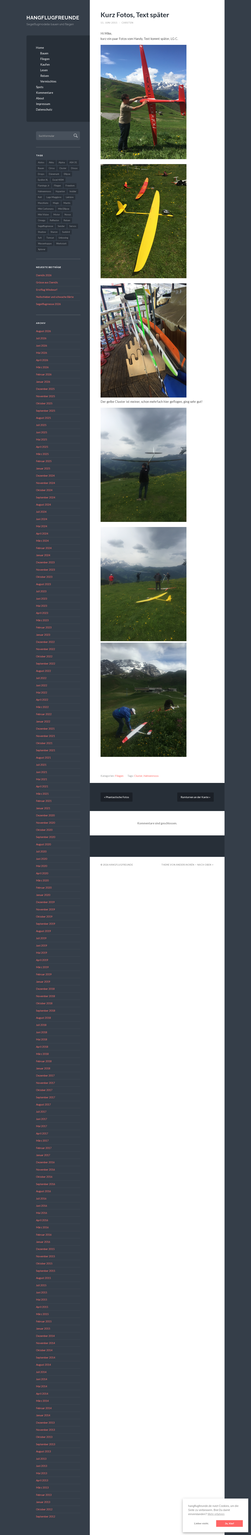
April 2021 (42, 786)
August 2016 (43, 1191)
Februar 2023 (44, 627)
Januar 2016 (43, 1241)
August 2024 (43, 504)
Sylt (40, 237)
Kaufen (45, 64)
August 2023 (43, 584)
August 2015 (43, 1277)
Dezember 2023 (45, 562)
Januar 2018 (43, 1068)
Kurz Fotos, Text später (135, 15)
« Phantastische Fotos (116, 797)
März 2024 (42, 540)
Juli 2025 (41, 424)
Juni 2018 (41, 1032)
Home (40, 47)
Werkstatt (61, 243)
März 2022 (42, 706)
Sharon (54, 232)
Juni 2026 (41, 345)
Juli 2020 (41, 851)
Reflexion (54, 220)
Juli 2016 (41, 1198)
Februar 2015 (44, 1321)
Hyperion (60, 191)
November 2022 (45, 649)
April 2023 (42, 612)
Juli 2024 (41, 511)
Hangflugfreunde (52, 18)
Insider (72, 191)
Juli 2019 (41, 938)
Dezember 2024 (45, 475)
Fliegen (45, 59)
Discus (74, 168)
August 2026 (43, 331)
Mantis (67, 203)
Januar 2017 (43, 1155)
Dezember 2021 (45, 728)
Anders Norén (185, 864)
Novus (68, 214)
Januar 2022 (43, 721)
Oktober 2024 (44, 490)
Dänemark (54, 174)
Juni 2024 (41, 519)
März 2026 (42, 367)
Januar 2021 (43, 808)
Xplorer (41, 249)
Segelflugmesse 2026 (48, 304)
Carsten (127, 22)
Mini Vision (43, 214)
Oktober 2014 (44, 1350)
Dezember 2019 (45, 902)
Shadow (42, 232)
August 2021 (43, 757)
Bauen (44, 53)
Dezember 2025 (45, 388)
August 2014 (43, 1364)
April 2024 (42, 533)
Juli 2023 (41, 591)
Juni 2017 (41, 1118)
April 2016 (42, 1220)
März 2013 (42, 1487)
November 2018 (45, 996)
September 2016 (45, 1184)
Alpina (62, 162)
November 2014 (45, 1343)
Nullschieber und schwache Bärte (55, 296)
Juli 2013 (41, 1458)
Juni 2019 (41, 945)
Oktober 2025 (44, 403)
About (40, 98)
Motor (56, 214)
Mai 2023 (41, 605)
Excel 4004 (58, 179)
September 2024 (45, 497)
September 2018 (45, 1010)
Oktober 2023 (44, 576)
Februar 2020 (44, 887)
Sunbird (66, 232)
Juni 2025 (41, 432)
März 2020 (42, 880)
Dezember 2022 (45, 641)
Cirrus (52, 168)
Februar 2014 (44, 1408)
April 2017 (42, 1133)
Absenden (75, 135)
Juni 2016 (41, 1205)
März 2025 (42, 453)
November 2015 (45, 1256)
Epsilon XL (43, 179)
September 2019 (45, 923)
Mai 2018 (41, 1039)
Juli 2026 (41, 338)
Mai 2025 (41, 439)
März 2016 (42, 1227)
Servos (72, 226)
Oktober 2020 (44, 829)
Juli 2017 (41, 1111)
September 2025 (45, 410)
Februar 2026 (44, 374)
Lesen (44, 70)
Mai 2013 (41, 1473)
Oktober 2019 (44, 916)
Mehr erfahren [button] (216, 1514)
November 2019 (45, 909)
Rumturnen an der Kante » (195, 797)
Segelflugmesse (45, 226)
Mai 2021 (41, 779)
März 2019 (42, 967)
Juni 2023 (41, 598)
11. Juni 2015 (109, 22)
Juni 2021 (41, 772)
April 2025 (42, 446)
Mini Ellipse (63, 208)
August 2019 (43, 931)
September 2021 (45, 750)
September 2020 (45, 836)
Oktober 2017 (44, 1089)
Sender (61, 226)
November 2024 (45, 482)
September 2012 (45, 1516)
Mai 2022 (41, 692)
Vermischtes (48, 81)
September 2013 (45, 1444)
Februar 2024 (44, 547)
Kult (40, 197)
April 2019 (42, 959)
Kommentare (44, 92)
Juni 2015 (41, 1292)
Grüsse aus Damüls (47, 282)
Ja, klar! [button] (229, 1523)
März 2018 (42, 1053)
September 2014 (45, 1357)
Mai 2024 (41, 526)
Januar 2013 (43, 1501)
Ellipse (67, 174)
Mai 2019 (41, 952)
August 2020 (43, 844)
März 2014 (42, 1400)
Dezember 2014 (45, 1335)
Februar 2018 (44, 1061)
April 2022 (42, 699)
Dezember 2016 (45, 1162)
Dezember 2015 (45, 1248)
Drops (41, 174)
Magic (56, 203)
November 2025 (45, 396)
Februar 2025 (44, 461)
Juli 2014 (41, 1371)
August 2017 (43, 1104)
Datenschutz (44, 109)
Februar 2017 (44, 1147)
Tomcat (50, 237)
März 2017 (42, 1140)
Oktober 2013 (44, 1436)
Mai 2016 (41, 1212)
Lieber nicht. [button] (201, 1523)
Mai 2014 (41, 1386)
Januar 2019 (43, 981)
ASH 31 (73, 162)
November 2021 (45, 735)
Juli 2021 (41, 764)
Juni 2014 (41, 1379)
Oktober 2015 (44, 1263)
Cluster (62, 168)
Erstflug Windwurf (46, 289)
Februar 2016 (44, 1234)
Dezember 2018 (45, 988)
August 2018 (43, 1017)
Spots (39, 87)
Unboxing (63, 237)
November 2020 (45, 822)
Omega (41, 220)
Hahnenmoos (44, 191)
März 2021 (42, 793)
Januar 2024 (43, 555)
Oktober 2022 (44, 656)
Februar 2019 (44, 974)
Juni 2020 (41, 858)
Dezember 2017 (45, 1075)
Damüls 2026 (44, 275)
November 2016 (45, 1169)
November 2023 (45, 569)
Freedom (70, 185)
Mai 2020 (41, 865)
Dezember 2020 (45, 815)
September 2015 (45, 1270)
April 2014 (42, 1393)
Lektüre (69, 197)
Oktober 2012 (44, 1509)
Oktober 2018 (44, 1003)
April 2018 (42, 1046)
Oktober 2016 (44, 1176)
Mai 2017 (41, 1126)
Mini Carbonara (45, 208)
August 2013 (43, 1451)
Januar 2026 (43, 381)
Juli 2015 (41, 1285)
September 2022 (45, 663)
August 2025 (43, 417)
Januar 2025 (43, 468)
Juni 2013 (41, 1465)
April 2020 (42, 873)
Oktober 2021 (44, 743)
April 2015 (42, 1306)
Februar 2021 (44, 800)
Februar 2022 (44, 714)
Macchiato (43, 203)
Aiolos (41, 162)
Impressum (43, 104)
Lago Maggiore (53, 197)
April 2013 (42, 1480)
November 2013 (45, 1429)
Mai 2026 (41, 352)
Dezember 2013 (45, 1422)
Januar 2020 (43, 894)
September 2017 (45, 1097)
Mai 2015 (41, 1299)
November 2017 (45, 1082)
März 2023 (42, 620)
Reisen (44, 76)
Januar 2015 (43, 1328)
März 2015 (42, 1314)
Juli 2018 (41, 1024)
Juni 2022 (41, 685)
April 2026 (42, 360)
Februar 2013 (44, 1494)
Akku (51, 162)
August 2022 (43, 670)
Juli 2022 (41, 677)
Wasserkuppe (45, 243)
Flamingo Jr (43, 185)
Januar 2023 (43, 634)
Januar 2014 (43, 1415)
